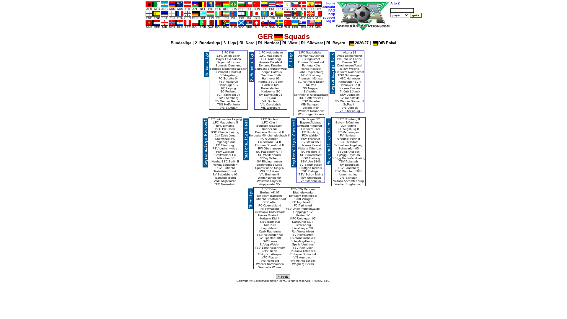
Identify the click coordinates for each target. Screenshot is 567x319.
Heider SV (303, 215)
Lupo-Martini (269, 228)
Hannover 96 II (350, 85)
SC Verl (311, 85)
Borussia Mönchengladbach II (269, 135)
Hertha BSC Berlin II (225, 161)
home (330, 3)
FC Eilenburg (225, 145)
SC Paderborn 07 (228, 94)
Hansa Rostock (311, 68)
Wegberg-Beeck (303, 264)
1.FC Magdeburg (270, 55)
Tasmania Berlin (225, 177)
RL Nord (247, 43)
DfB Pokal (387, 43)
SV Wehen (311, 91)
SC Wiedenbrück (269, 155)
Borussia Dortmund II (269, 132)
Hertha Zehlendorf (225, 164)
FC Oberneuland (269, 205)
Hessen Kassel (311, 145)
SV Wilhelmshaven (303, 238)
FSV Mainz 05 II (311, 142)
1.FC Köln (228, 52)
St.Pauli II (349, 104)
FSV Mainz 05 (228, 81)
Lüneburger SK (302, 228)
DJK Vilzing (348, 125)
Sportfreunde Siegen (269, 168)
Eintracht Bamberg (270, 195)
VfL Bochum (270, 101)
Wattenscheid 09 (269, 177)
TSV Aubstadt (348, 161)
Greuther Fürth (271, 75)
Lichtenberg (303, 225)
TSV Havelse (311, 101)
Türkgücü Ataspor (270, 254)
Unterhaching (348, 174)
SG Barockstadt (311, 155)
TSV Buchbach (348, 164)
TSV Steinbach (310, 177)
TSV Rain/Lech (303, 247)
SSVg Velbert (269, 158)
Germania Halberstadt (270, 212)
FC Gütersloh (269, 138)
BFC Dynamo (225, 125)
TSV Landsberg (348, 168)
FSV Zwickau (225, 151)
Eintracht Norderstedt (349, 72)
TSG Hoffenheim (228, 104)
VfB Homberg (270, 260)
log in (330, 21)
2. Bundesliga (207, 43)
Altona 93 (349, 52)
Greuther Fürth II (348, 138)
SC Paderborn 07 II (269, 151)
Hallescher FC (225, 158)
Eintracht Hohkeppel (303, 195)
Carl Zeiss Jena (225, 135)
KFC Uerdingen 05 (303, 218)
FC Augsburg (228, 75)
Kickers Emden (350, 88)
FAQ (331, 10)
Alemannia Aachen (311, 55)
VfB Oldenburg (350, 111)
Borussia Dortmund (229, 65)
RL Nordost (268, 43)
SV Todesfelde (350, 98)
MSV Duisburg (311, 75)
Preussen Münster (311, 78)
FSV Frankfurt (310, 138)
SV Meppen (311, 88)
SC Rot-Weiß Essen (311, 81)
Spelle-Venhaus (303, 244)
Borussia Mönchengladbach (228, 68)
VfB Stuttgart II (311, 104)
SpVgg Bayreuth (348, 155)
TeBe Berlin (270, 251)
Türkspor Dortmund (303, 254)
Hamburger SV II (349, 81)
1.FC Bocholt (269, 119)
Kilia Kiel (270, 225)
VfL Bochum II (269, 174)
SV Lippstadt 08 (270, 238)
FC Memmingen (348, 132)
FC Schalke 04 (229, 78)
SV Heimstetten (303, 234)
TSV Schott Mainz (311, 174)
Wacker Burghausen (348, 184)
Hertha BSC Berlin (270, 81)
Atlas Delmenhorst (349, 55)
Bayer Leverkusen (228, 59)
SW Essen (270, 241)
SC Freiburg (228, 91)
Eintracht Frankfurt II (311, 125)
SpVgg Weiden (270, 244)
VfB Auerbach (303, 257)
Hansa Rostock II (269, 215)
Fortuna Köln (311, 65)
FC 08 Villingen (303, 199)
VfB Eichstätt (348, 177)
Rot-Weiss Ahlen (303, 231)
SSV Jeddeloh (350, 94)
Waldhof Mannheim (311, 111)
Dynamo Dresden (271, 65)
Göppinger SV (303, 212)
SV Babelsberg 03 (225, 174)
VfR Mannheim (311, 181)
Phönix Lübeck (350, 91)
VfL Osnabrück (270, 104)
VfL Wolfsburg (270, 107)
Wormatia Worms (269, 267)
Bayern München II (348, 122)
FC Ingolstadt (311, 59)
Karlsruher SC (270, 91)
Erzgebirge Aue (225, 142)
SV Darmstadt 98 (270, 94)
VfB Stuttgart (228, 107)
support (329, 17)
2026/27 (362, 43)
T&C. (327, 280)
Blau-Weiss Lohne (349, 59)
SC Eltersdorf (349, 142)
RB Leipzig (228, 88)
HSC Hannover (350, 78)
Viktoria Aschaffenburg (348, 181)
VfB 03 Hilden (269, 171)
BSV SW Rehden (303, 189)
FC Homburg (310, 132)
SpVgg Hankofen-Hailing (348, 158)
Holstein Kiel (270, 85)
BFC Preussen (225, 129)
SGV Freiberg (311, 158)
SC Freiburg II (310, 151)
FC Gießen (270, 202)
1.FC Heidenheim (271, 52)
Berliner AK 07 (270, 192)
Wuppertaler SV (269, 184)
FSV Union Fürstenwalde (303, 208)
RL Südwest (312, 43)
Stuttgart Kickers (310, 168)
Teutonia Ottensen (303, 251)
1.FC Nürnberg (271, 59)
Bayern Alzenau (311, 122)
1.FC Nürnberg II (348, 119)
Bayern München (228, 62)
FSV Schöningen (349, 75)
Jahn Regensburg (311, 72)
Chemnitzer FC (225, 138)
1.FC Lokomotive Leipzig (225, 119)
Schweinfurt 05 (348, 148)
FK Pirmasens (269, 208)
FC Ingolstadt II (302, 202)
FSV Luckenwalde (225, 148)
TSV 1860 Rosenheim (270, 247)
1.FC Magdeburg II (225, 122)
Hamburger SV (229, 85)
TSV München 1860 (348, 171)
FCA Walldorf (311, 135)
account (328, 7)
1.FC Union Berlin (228, 55)
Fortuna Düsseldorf (311, 62)
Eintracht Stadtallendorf (270, 199)
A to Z (395, 3)
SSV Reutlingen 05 (270, 234)
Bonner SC (269, 129)
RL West (289, 43)
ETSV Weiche (349, 68)
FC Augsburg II (348, 129)
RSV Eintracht (225, 168)
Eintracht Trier (310, 129)
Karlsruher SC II (303, 221)
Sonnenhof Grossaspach (311, 94)
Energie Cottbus (271, 72)
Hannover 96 (271, 78)
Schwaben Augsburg (348, 145)
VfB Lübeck (350, 107)
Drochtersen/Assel (349, 65)
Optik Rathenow (270, 231)
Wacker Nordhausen (270, 264)
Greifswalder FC (225, 155)
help (331, 14)
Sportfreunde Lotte (269, 164)
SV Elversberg (228, 98)
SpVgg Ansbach (349, 151)
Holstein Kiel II (270, 218)
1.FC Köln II (269, 122)
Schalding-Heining (303, 241)
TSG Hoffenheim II (311, 98)
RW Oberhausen (269, 148)
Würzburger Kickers (311, 114)
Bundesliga (181, 43)
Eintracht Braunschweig (271, 68)
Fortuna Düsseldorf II (269, 145)
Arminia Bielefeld (270, 62)
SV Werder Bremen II (349, 101)
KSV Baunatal (270, 221)
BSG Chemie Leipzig (225, 132)
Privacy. (317, 280)
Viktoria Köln (311, 107)
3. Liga (230, 43)
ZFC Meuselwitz (225, 184)
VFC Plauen (270, 257)
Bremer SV (349, 62)
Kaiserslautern (271, 88)
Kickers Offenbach (310, 148)
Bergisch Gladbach (269, 125)
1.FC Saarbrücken (311, 52)
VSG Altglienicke (225, 181)
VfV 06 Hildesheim (302, 260)
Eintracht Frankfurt (228, 72)
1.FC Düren (270, 189)
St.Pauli (270, 98)
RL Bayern (335, 43)
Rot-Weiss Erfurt (225, 171)
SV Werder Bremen (228, 101)
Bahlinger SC (311, 119)
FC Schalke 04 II (269, 142)
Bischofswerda (303, 192)
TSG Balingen (310, 171)
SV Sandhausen (310, 164)
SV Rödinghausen (269, 161)
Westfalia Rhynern (269, 181)
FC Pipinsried (303, 205)
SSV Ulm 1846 (311, 161)
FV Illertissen (348, 135)
